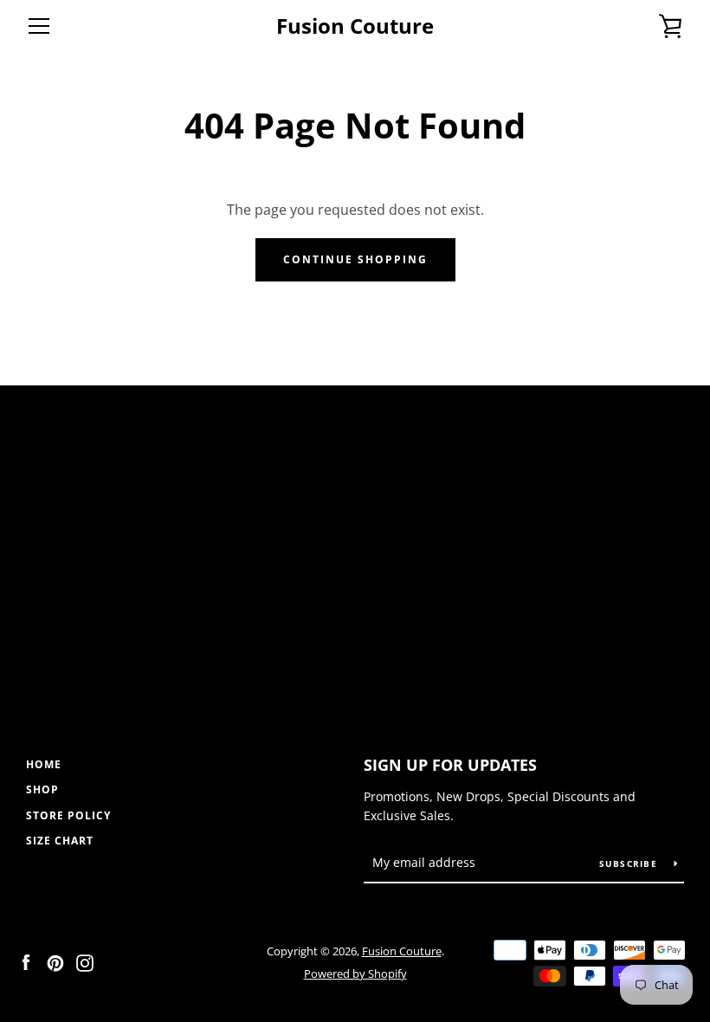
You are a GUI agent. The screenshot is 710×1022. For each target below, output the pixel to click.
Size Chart (60, 840)
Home (43, 764)
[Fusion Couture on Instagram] (85, 961)
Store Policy (68, 815)
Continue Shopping (355, 259)
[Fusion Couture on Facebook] (26, 961)
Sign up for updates (450, 764)
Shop (42, 789)
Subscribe (630, 863)
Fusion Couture (355, 26)
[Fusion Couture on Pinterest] (55, 961)
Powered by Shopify (355, 973)
